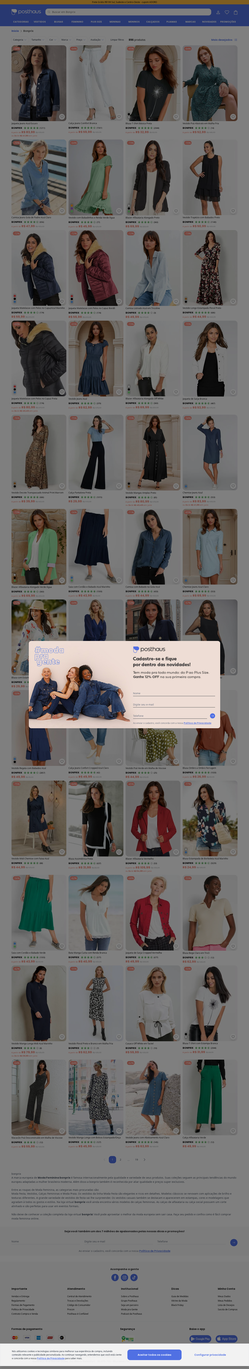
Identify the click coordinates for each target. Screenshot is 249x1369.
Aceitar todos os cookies (154, 1355)
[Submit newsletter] (212, 715)
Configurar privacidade (210, 1355)
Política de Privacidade (197, 723)
